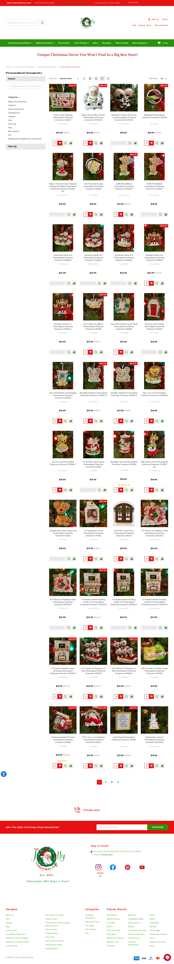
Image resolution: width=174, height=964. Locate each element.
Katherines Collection (115, 938)
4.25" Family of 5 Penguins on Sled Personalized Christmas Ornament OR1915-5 (124, 671)
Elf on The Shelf (113, 930)
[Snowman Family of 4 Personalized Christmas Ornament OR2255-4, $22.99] (93, 238)
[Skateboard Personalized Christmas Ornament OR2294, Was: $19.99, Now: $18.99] (154, 97)
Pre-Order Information (54, 915)
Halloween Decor (44, 43)
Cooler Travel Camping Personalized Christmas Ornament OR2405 (63, 117)
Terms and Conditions (54, 941)
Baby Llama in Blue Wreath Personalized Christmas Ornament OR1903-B (93, 117)
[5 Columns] (108, 78)
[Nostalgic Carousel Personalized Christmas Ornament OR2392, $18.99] (124, 444)
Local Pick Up (11, 946)
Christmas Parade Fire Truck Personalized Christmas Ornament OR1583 (63, 739)
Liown (152, 938)
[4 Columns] (102, 78)
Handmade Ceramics (158, 934)
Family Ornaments (16, 109)
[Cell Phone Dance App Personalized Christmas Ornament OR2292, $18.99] (93, 166)
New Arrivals (122, 43)
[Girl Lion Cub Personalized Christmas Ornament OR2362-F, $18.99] (63, 444)
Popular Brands (116, 909)
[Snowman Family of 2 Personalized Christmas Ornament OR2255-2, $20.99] (124, 238)
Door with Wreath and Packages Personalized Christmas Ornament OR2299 (63, 395)
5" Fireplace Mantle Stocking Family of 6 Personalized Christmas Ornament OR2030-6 (93, 602)
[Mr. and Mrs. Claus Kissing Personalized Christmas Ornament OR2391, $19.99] (93, 444)
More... (152, 946)
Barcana (153, 927)
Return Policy (51, 929)
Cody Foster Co (134, 923)
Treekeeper (154, 923)
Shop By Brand (51, 949)
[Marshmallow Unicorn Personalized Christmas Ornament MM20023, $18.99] (154, 720)
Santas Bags (155, 930)
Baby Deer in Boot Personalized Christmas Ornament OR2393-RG (154, 464)
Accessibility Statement (15, 934)
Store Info (49, 937)
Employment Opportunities (17, 942)
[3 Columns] (96, 78)
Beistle (131, 927)
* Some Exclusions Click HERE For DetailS (72, 3)
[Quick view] (65, 143)
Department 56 (113, 919)
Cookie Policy (11, 930)
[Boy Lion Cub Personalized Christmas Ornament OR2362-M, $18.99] (154, 375)
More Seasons (140, 43)
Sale (95, 43)
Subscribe (157, 827)
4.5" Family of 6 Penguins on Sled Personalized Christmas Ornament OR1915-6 (93, 671)
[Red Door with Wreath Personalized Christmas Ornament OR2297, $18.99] (154, 306)
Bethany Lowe (113, 942)
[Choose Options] (60, 143)
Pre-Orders (63, 43)
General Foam (134, 938)
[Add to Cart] (151, 143)
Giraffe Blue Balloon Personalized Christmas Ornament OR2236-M (124, 186)
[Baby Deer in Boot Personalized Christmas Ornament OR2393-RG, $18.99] (154, 444)
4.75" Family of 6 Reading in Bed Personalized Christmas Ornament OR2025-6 (154, 533)
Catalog (141, 25)
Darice (152, 919)
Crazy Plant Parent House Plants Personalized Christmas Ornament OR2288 (124, 326)
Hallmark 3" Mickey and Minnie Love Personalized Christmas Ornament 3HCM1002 (124, 117)
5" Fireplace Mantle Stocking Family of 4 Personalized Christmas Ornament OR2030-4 (123, 602)
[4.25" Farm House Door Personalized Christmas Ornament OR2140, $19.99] (124, 513)
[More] (31, 43)
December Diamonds (137, 930)
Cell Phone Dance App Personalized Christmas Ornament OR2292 (93, 186)
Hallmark (110, 946)
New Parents (13, 131)
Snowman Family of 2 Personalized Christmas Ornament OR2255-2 (124, 257)
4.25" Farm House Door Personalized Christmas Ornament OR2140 (124, 533)
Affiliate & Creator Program (17, 938)
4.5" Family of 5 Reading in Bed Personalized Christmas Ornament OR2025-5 (63, 602)
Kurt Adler (111, 923)
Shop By (106, 43)
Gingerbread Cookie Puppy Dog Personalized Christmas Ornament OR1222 (63, 533)
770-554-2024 (106, 855)
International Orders (53, 945)
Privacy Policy (51, 919)
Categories (13, 97)
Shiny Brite (111, 934)
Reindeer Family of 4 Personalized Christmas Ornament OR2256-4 (63, 326)
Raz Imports (112, 915)
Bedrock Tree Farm (158, 942)
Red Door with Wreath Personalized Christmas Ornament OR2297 (154, 326)
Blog (149, 25)
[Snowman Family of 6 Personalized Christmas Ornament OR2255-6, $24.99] (63, 238)
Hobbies (11, 116)
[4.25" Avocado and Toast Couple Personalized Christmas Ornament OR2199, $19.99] (154, 651)
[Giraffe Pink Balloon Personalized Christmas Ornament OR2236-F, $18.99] (154, 166)
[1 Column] (84, 78)
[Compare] (70, 143)
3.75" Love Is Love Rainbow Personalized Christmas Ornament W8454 (93, 739)
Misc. (10, 128)
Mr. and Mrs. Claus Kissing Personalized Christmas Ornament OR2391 (93, 464)
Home (8, 67)
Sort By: (53, 78)
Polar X (110, 927)
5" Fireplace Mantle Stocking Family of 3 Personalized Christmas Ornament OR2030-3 (154, 602)
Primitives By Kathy (136, 934)
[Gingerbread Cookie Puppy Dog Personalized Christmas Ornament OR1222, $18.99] (63, 513)
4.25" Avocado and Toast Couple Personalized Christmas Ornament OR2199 (154, 671)
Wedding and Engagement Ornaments (24, 139)
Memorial (12, 124)
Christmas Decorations (19, 43)
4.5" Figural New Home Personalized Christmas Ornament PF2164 (93, 533)
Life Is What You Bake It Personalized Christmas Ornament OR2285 (93, 326)
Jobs (10, 120)
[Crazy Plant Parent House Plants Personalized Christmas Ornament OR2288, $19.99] (124, 306)
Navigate (11, 909)
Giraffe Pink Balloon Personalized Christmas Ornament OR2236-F (154, 186)
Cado (152, 915)
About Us (10, 915)
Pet (9, 135)
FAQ (134, 25)
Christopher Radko (136, 919)
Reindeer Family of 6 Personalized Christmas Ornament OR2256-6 (154, 257)
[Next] (118, 782)
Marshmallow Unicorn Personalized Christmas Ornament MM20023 (154, 739)
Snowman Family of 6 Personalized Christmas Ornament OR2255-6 (63, 257)
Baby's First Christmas (17, 102)
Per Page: (153, 78)
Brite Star (132, 915)
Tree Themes (80, 43)
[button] (46, 871)
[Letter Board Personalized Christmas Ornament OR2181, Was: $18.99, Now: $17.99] (124, 720)
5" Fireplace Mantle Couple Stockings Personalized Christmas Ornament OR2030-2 (63, 671)
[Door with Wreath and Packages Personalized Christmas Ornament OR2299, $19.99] (63, 375)
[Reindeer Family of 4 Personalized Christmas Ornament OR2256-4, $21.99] (63, 306)
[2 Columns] (90, 78)
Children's (12, 105)
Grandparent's (14, 113)
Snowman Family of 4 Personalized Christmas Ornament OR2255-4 (93, 257)
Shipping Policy (51, 933)
